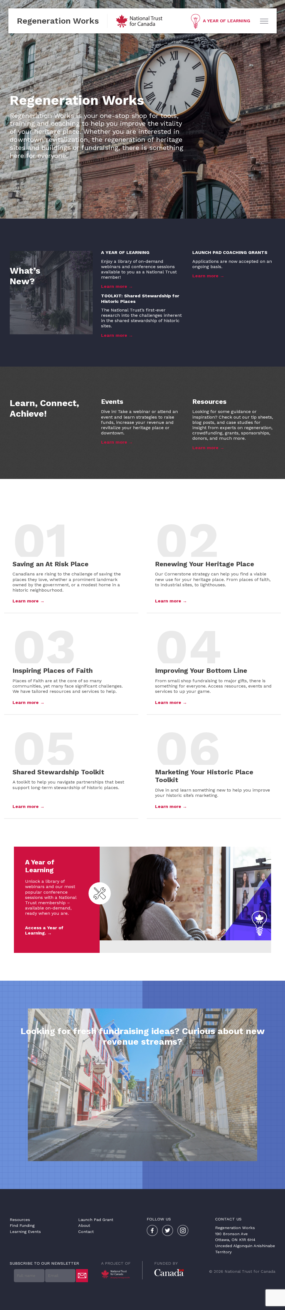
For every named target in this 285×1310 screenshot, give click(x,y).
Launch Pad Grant (95, 1219)
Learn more (114, 286)
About (84, 1225)
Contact (86, 1231)
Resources (20, 1219)
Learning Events (25, 1231)
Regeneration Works (58, 21)
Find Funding (22, 1225)
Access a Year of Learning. (44, 930)
